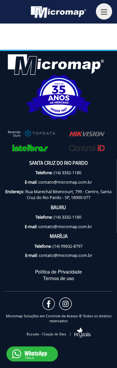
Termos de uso (58, 278)
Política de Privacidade (58, 271)
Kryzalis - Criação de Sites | (50, 334)
